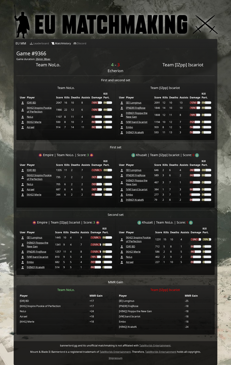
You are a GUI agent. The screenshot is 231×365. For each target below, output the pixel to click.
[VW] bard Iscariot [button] (136, 122)
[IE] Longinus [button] (133, 102)
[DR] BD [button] (31, 102)
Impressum (115, 358)
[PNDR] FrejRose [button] (135, 108)
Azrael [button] (30, 127)
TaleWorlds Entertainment (154, 345)
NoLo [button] (30, 117)
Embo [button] (129, 127)
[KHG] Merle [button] (34, 122)
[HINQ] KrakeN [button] (135, 132)
